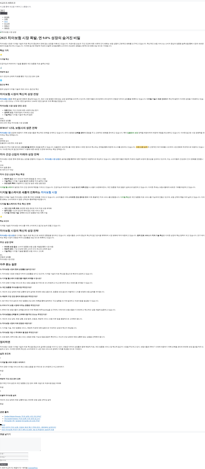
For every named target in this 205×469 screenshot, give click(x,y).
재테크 (6, 28)
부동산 (6, 26)
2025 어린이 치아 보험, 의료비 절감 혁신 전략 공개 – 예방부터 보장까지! (29, 427)
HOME (6, 17)
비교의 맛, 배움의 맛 (7, 3)
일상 (6, 21)
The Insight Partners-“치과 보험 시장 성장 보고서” (22, 419)
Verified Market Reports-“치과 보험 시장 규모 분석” (22, 416)
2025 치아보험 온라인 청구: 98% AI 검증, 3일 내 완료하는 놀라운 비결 (28, 430)
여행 (6, 19)
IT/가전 (7, 24)
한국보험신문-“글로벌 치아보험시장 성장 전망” (22, 421)
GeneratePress (33, 468)
